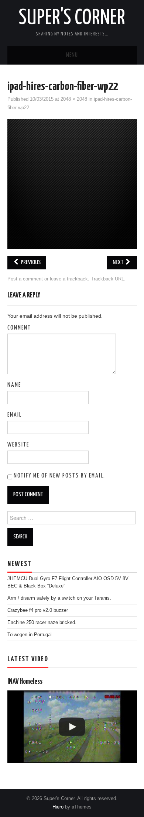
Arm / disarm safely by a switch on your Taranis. (59, 598)
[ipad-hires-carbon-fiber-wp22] (72, 184)
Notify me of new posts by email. (59, 476)
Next (118, 262)
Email (14, 415)
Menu (72, 55)
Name (14, 385)
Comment (19, 328)
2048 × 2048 (74, 99)
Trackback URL (107, 279)
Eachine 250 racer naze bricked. (41, 622)
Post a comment (25, 279)
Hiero (58, 807)
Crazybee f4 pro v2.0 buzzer (37, 610)
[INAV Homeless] (72, 726)
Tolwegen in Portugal (29, 634)
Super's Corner (72, 18)
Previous (30, 262)
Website (18, 445)
